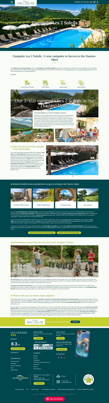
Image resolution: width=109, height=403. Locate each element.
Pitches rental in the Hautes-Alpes (69, 233)
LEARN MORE (61, 349)
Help (12, 368)
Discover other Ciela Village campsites (57, 322)
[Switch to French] (58, 357)
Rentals (35, 356)
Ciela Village (14, 370)
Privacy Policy (19, 389)
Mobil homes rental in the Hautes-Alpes (42, 233)
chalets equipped (41, 215)
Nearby (35, 366)
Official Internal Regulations (66, 389)
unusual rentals (66, 219)
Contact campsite (16, 365)
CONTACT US (39, 383)
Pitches (35, 358)
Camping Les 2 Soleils (81, 2)
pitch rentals (51, 227)
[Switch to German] (64, 357)
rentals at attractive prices (69, 213)
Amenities (36, 364)
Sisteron (50, 315)
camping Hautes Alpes (84, 69)
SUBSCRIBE (38, 338)
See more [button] (13, 74)
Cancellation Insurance (48, 389)
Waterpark (36, 360)
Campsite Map (15, 361)
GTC (27, 389)
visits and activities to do (45, 302)
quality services (70, 69)
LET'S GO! (75, 322)
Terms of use (35, 389)
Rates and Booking (56, 399)
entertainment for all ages (51, 285)
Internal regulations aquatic (85, 389)
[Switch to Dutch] (61, 357)
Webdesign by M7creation (69, 394)
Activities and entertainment (41, 362)
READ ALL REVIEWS (17, 348)
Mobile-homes (81, 213)
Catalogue (13, 363)
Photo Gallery (37, 368)
